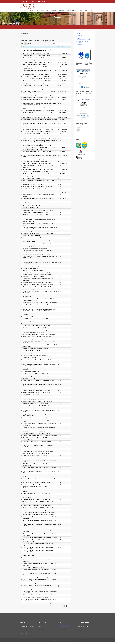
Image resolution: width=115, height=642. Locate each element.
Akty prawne (79, 35)
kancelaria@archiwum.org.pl (38, 1)
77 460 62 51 (24, 1)
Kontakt (92, 10)
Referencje (61, 10)
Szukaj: (55, 43)
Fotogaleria (78, 33)
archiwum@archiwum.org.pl (64, 626)
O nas (31, 10)
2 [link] (67, 605)
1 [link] (65, 605)
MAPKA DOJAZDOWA (83, 629)
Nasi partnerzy (79, 38)
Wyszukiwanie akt (83, 10)
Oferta (37, 10)
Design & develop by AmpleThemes (69, 640)
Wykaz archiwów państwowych (83, 39)
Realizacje (53, 10)
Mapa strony (79, 42)
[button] (21, 46)
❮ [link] (63, 605)
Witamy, (25, 10)
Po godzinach (79, 44)
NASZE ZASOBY (44, 10)
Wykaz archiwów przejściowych (83, 41)
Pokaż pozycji (26, 43)
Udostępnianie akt (71, 10)
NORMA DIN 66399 (80, 36)
